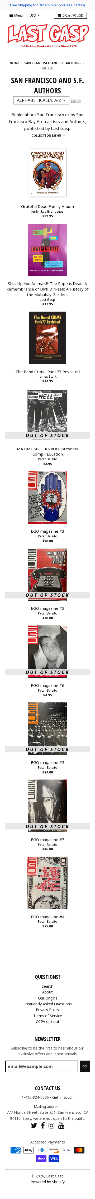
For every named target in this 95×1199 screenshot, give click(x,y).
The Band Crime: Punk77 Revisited (47, 371)
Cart (73, 15)
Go (84, 1066)
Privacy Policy (47, 1009)
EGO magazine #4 (47, 916)
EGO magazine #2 (47, 608)
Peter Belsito (47, 459)
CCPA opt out (47, 1021)
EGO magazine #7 (47, 839)
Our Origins (47, 998)
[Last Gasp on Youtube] (61, 1125)
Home (15, 63)
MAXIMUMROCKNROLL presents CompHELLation (47, 451)
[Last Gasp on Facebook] (43, 1125)
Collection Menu (46, 135)
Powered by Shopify (48, 1181)
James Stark (47, 376)
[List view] (79, 101)
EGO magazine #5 (47, 762)
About (47, 992)
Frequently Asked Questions (47, 1003)
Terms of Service (47, 1015)
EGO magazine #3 (47, 531)
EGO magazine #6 (47, 685)
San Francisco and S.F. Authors (52, 63)
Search (47, 986)
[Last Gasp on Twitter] (34, 1125)
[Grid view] (73, 101)
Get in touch (63, 1097)
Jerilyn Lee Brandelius (47, 211)
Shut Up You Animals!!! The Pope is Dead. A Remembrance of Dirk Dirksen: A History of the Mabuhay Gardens (47, 289)
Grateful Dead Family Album (47, 206)
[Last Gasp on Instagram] (52, 1125)
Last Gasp (47, 299)
